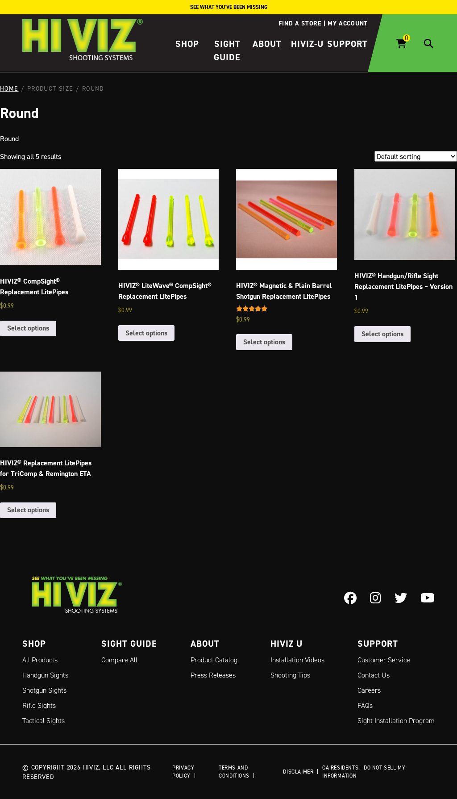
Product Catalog (214, 660)
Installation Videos (297, 660)
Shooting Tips (290, 675)
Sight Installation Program (396, 720)
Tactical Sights (43, 720)
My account (348, 23)
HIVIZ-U (307, 44)
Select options (28, 328)
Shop (187, 44)
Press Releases (213, 675)
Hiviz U (286, 643)
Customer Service (383, 660)
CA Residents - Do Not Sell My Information (363, 771)
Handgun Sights (45, 675)
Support (347, 44)
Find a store (299, 23)
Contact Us (373, 675)
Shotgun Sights (44, 690)
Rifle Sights (39, 705)
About (267, 44)
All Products (40, 660)
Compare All (119, 660)
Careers (369, 690)
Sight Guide (129, 643)
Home (9, 88)
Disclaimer (298, 771)
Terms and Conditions (234, 771)
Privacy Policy (183, 771)
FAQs (365, 705)
